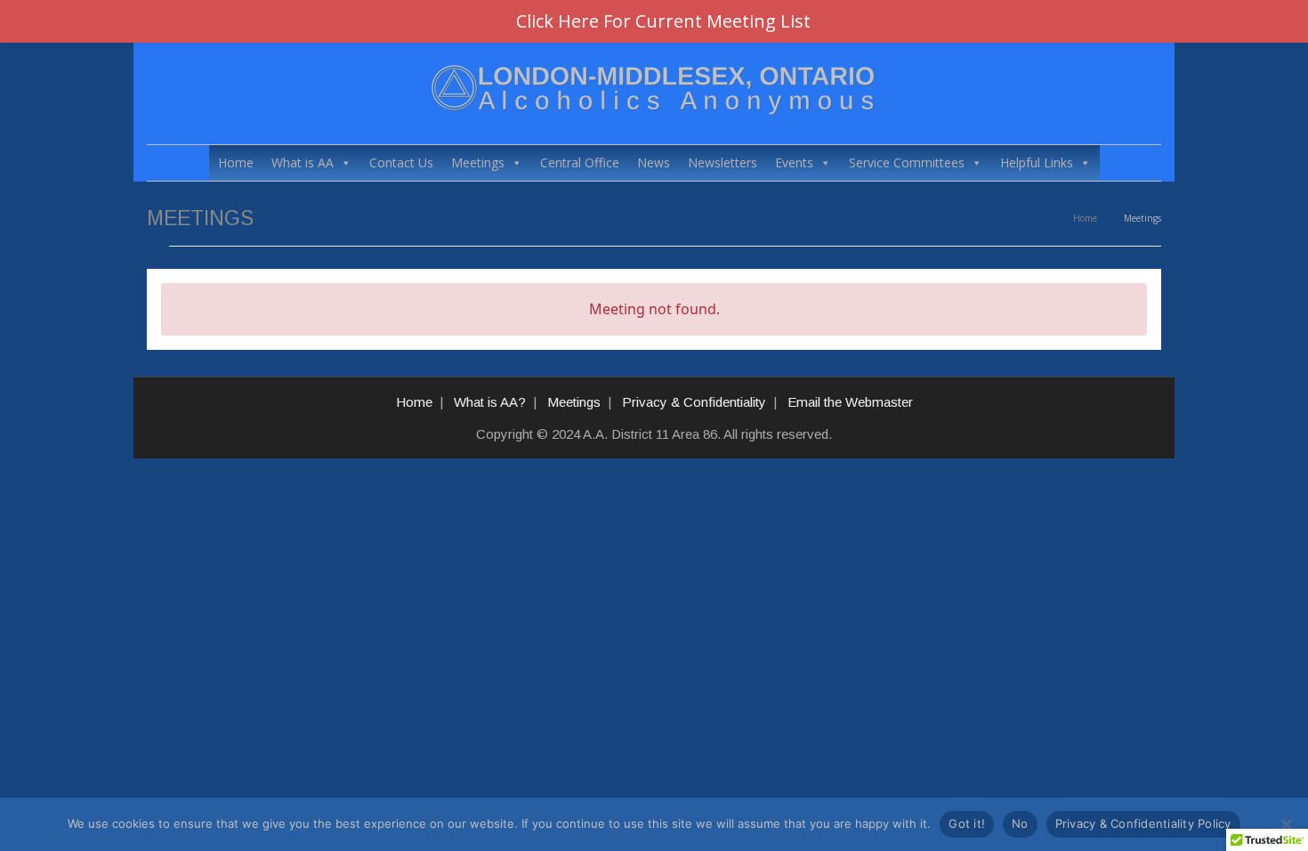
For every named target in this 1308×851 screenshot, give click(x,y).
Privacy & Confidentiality (694, 401)
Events (794, 162)
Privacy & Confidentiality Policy (1143, 823)
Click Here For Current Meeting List (663, 21)
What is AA (302, 162)
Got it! (967, 823)
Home (236, 162)
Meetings (478, 162)
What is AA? (490, 401)
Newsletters (722, 162)
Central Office (579, 162)
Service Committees (907, 162)
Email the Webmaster (850, 401)
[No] (1286, 824)
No (1020, 823)
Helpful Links (1036, 162)
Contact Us (401, 162)
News (653, 162)
